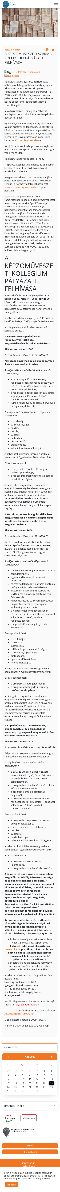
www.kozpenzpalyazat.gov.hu (20, 187)
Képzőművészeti (12, 49)
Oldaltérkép (28, 1166)
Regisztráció (30, 1151)
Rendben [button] (11, 1184)
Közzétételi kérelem (27, 140)
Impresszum (28, 1162)
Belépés (30, 1145)
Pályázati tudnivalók (29, 71)
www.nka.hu (13, 949)
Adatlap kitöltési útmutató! (18, 1013)
